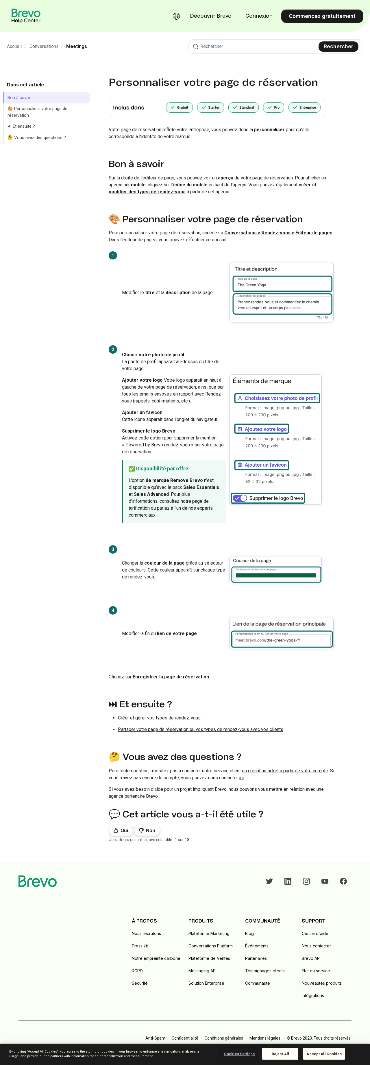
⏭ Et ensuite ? (21, 126)
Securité (140, 983)
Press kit (140, 945)
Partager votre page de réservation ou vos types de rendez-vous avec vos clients (200, 729)
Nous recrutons (146, 933)
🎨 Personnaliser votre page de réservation (37, 112)
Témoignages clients (265, 970)
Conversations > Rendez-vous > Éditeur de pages (278, 232)
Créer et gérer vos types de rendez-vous (159, 718)
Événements (257, 945)
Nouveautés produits (322, 983)
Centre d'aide (315, 933)
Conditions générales (224, 1038)
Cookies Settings (239, 1054)
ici (241, 777)
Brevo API (311, 958)
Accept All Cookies (323, 1054)
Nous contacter (316, 945)
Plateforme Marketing (209, 933)
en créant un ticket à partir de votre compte (285, 770)
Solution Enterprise (206, 983)
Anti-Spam (155, 1038)
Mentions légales (264, 1038)
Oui (124, 830)
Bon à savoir (19, 97)
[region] (185, 1054)
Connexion (259, 16)
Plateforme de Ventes (209, 958)
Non (150, 830)
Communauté (257, 983)
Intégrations (313, 995)
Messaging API (202, 970)
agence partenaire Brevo (133, 796)
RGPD (137, 970)
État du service (316, 970)
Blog (249, 933)
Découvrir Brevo (211, 16)
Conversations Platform (210, 945)
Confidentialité (185, 1038)
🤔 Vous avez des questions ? (37, 137)
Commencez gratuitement (322, 16)
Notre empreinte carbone (156, 958)
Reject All (280, 1054)
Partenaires (256, 958)
